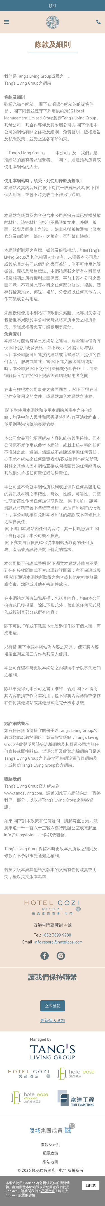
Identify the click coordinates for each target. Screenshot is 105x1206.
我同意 (91, 1185)
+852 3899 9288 (56, 935)
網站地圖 (50, 1161)
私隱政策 (50, 1153)
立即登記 (52, 1005)
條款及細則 (50, 1144)
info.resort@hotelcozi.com (58, 942)
